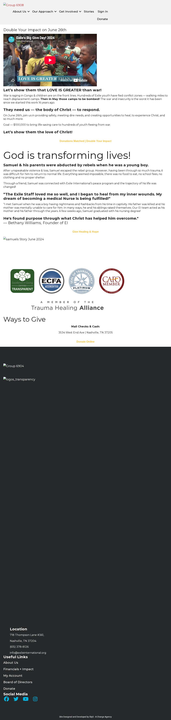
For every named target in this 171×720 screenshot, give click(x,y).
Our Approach (42, 11)
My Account (12, 676)
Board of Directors (17, 682)
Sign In (103, 11)
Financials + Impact (18, 669)
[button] (28, 11)
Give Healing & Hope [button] (85, 231)
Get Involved (68, 11)
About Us (19, 11)
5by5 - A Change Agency (100, 717)
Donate (102, 19)
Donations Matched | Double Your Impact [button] (85, 141)
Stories (89, 11)
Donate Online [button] (85, 341)
